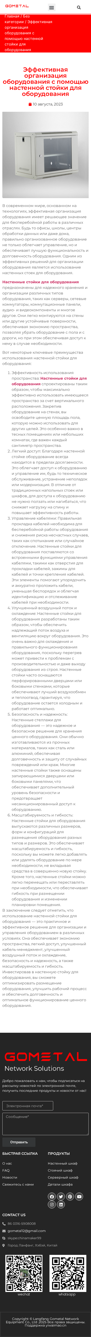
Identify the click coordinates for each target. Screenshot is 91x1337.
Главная (12, 16)
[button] (52, 7)
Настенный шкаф (62, 1163)
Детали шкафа (60, 1184)
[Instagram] (52, 1204)
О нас (7, 1163)
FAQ (6, 1170)
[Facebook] (52, 1196)
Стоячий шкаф (60, 1170)
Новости (9, 1177)
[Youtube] (79, 1196)
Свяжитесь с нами (18, 1184)
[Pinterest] (70, 1196)
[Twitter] (61, 1196)
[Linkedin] (61, 1204)
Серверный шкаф (63, 1177)
